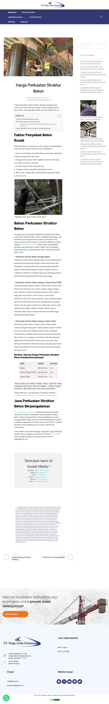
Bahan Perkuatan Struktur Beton (28, 122)
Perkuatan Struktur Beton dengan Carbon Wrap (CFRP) (37, 537)
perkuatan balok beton (36, 530)
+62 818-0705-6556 (41, 481)
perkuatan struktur (21, 535)
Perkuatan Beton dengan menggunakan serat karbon (36, 395)
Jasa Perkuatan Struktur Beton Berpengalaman (33, 128)
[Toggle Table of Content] (58, 116)
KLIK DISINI (55, 434)
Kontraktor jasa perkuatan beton (24, 526)
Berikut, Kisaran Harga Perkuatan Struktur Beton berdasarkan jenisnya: (39, 125)
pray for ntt (24, 540)
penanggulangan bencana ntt (24, 529)
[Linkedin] (74, 681)
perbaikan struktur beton (22, 530)
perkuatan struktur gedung (39, 538)
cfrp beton (35, 513)
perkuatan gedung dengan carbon (33, 534)
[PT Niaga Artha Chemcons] (53, 4)
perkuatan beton (47, 530)
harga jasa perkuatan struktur (43, 516)
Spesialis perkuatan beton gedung (37, 540)
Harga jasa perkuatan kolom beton (25, 516)
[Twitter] (79, 681)
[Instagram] (64, 681)
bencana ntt (43, 511)
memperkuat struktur (29, 245)
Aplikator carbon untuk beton (26, 507)
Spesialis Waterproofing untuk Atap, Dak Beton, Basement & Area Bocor (92, 82)
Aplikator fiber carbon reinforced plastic (45, 507)
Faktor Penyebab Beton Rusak (27, 119)
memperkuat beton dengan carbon (35, 527)
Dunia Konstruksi (41, 479)
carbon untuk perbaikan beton (24, 513)
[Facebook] (59, 681)
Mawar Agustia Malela (39, 98)
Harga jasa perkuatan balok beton (48, 515)
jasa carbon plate (49, 519)
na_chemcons (42, 472)
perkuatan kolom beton (50, 534)
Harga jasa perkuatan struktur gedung (43, 518)
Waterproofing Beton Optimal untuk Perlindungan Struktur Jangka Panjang (93, 74)
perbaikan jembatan (38, 529)
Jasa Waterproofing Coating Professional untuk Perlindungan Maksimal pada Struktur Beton (91, 90)
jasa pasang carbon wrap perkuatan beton (35, 521)
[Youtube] (69, 681)
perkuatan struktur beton (33, 535)
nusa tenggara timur (52, 527)
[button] (6, 698)
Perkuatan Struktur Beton (40, 100)
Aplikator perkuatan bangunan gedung (38, 508)
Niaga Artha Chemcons (42, 470)
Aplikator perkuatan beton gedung (35, 510)
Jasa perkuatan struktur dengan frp (25, 524)
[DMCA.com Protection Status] (54, 700)
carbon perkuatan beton (53, 511)
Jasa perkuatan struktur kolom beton (46, 524)
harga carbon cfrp (34, 515)
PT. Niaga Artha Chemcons (24, 412)
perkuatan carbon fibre (45, 532)
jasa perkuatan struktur (28, 523)
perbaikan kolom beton (50, 529)
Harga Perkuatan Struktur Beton (35, 519)
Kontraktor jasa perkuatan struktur (43, 526)
